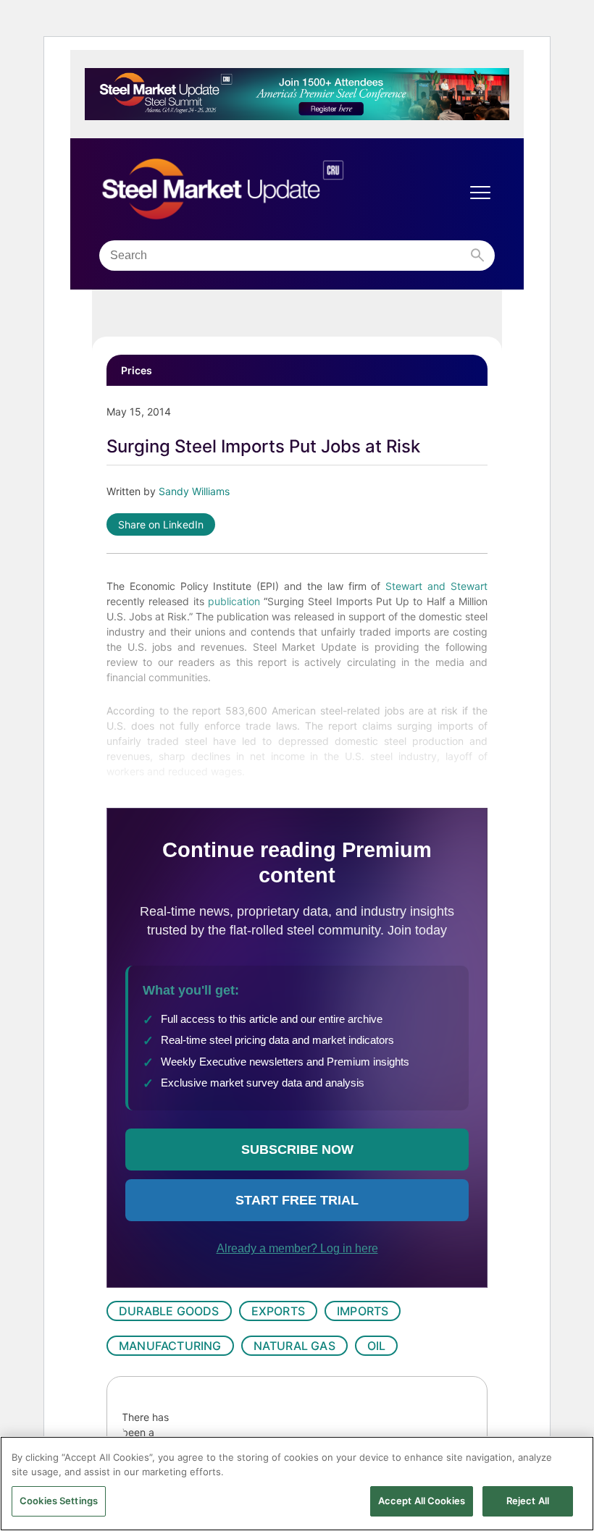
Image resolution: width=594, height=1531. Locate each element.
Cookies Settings (59, 1500)
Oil (376, 1345)
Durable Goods (169, 1311)
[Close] (571, 1459)
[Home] (253, 189)
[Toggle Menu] (480, 192)
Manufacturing (170, 1345)
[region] (297, 1483)
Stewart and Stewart (436, 586)
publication (236, 601)
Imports (362, 1311)
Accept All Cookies (421, 1500)
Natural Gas (294, 1345)
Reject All (527, 1500)
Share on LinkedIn (161, 524)
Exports (278, 1311)
